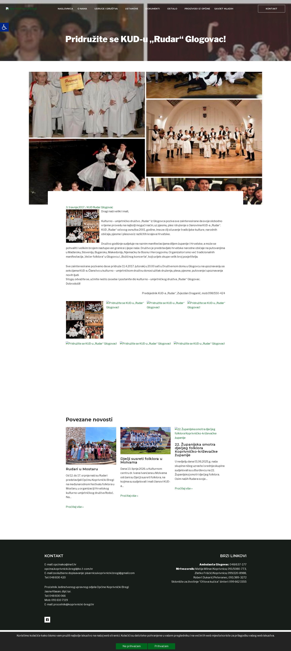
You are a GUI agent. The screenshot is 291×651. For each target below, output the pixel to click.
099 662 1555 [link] (238, 581)
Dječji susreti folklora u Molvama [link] (141, 460)
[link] (4, 27)
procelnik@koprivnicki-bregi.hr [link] (73, 604)
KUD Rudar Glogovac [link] (100, 207)
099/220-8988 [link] (237, 573)
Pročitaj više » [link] (75, 506)
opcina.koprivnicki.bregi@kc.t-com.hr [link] (68, 568)
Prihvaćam (161, 646)
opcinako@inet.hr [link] (64, 564)
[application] (88, 8)
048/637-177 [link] (238, 564)
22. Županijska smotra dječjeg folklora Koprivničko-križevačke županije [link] (196, 449)
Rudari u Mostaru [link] (82, 469)
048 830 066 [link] (57, 595)
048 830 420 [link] (57, 577)
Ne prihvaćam (132, 646)
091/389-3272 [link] (238, 577)
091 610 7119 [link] (59, 600)
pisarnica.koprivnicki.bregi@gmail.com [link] (110, 573)
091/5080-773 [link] (236, 568)
